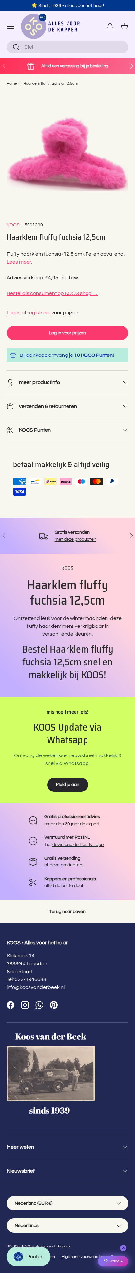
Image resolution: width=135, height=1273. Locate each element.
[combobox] (67, 47)
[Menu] (10, 26)
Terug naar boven (67, 911)
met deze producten (75, 539)
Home (12, 84)
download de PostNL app (78, 844)
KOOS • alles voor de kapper (45, 1246)
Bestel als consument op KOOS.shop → (52, 293)
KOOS (13, 224)
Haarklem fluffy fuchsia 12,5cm (50, 84)
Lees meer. (19, 261)
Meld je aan (67, 784)
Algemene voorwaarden (83, 1257)
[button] (124, 26)
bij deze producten (63, 865)
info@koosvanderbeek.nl (36, 987)
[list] (67, 153)
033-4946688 (30, 979)
